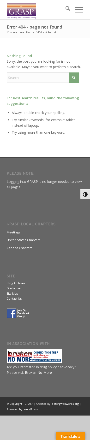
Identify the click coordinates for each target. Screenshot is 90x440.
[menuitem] (65, 9)
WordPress (31, 409)
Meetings (13, 232)
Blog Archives (16, 283)
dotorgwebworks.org (65, 403)
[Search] (65, 9)
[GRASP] (37, 9)
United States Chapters (24, 240)
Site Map (12, 293)
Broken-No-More (38, 372)
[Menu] (76, 9)
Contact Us (14, 299)
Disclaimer (14, 288)
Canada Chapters (19, 248)
